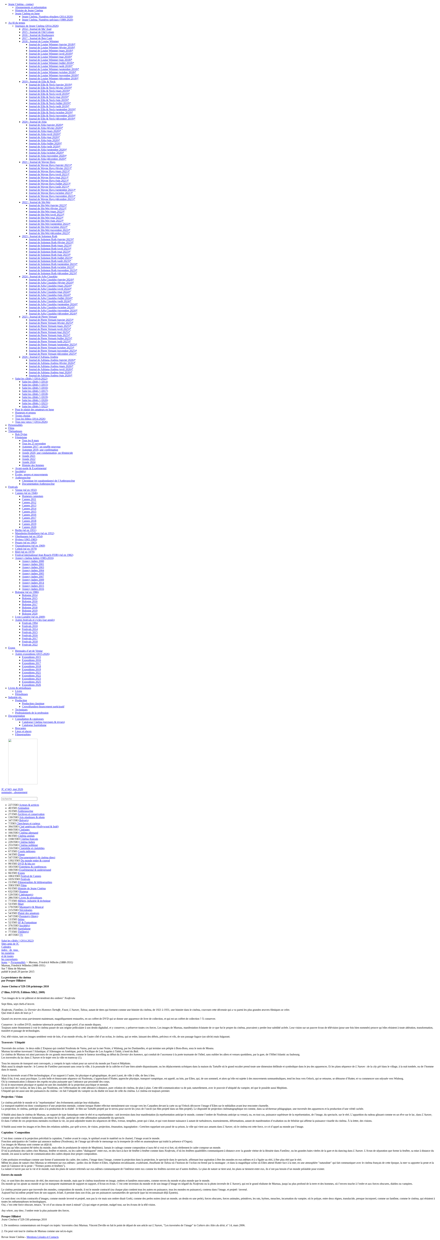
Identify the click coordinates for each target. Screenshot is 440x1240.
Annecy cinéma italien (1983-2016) (34, 558)
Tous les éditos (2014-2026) (30, 418)
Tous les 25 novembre (34, 443)
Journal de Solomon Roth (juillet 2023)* (51, 257)
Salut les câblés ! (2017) (35, 390)
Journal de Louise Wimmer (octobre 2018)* (52, 72)
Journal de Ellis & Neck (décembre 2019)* (52, 118)
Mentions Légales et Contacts (43, 1237)
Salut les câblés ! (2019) (35, 397)
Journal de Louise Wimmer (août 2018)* (51, 66)
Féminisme (21, 437)
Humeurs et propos (25, 412)
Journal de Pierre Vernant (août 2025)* (50, 341)
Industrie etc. (15, 697)
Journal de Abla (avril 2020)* (45, 134)
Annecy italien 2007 (33, 576)
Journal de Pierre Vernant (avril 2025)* (50, 329)
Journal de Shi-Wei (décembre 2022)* (49, 233)
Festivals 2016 (30, 635)
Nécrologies (25, 910)
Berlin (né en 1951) (25, 530)
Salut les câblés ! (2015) (35, 384)
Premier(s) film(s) (28, 916)
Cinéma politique (28, 845)
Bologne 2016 (29, 601)
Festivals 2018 (30, 641)
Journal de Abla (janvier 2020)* (46, 124)
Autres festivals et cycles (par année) (35, 619)
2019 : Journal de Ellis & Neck (39, 81)
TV (21, 934)
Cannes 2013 (29, 505)
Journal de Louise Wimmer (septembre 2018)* (54, 69)
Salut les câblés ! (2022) (35, 406)
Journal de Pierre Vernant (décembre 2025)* (53, 353)
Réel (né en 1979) (25, 551)
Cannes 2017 (29, 517)
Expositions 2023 (31, 678)
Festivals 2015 (30, 632)
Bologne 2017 (29, 604)
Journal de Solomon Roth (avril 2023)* (50, 248)
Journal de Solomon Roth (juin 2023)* (50, 254)
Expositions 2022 (31, 675)
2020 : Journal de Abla (34, 121)
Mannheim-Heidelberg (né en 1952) (34, 533)
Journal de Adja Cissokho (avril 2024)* (50, 288)
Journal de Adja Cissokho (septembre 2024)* (53, 304)
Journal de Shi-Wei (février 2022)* (48, 208)
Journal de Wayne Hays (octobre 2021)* (51, 192)
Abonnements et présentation (31, 7)
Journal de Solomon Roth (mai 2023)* (49, 251)
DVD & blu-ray (26, 863)
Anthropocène (23, 477)
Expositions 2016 (31, 660)
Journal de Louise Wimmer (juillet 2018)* (51, 63)
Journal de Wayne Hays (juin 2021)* (49, 180)
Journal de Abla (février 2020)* (46, 128)
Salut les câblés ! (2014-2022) (31, 378)
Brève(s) (24, 820)
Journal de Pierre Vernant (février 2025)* (51, 322)
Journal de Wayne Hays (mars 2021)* (49, 171)
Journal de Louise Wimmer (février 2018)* (52, 47)
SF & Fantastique (27, 922)
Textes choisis (22, 415)
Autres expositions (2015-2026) (32, 653)
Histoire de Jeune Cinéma (29, 10)
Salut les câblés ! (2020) (35, 400)
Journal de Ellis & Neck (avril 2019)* (49, 93)
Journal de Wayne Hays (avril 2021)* (49, 174)
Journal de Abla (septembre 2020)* (48, 149)
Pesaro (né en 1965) (26, 542)
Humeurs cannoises (32, 496)
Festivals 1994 (30, 623)
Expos (11, 647)
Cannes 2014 (29, 508)
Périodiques (21, 694)
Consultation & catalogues (29, 718)
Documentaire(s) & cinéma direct (37, 857)
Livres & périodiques (19, 688)
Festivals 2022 (30, 644)
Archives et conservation (31, 814)
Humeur (23, 891)
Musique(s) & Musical (31, 907)
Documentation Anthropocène (38, 483)
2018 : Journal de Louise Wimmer (40, 41)
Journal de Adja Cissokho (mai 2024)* (50, 291)
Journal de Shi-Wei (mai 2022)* (46, 217)
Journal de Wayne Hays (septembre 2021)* (52, 189)
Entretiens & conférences (32, 866)
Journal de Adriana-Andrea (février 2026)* (52, 363)
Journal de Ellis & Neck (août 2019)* (49, 106)
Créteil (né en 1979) (26, 548)
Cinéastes (24, 829)
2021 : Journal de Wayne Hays (38, 162)
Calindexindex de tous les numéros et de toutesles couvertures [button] (10, 953)
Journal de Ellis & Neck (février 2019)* (50, 87)
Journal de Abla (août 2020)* (44, 146)
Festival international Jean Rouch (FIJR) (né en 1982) (44, 554)
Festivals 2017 (30, 638)
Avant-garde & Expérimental (30, 468)
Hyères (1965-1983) (26, 539)
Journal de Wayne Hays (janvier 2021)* (50, 165)
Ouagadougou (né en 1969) (30, 545)
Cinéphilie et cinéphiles (32, 848)
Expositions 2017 (31, 663)
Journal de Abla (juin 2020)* (44, 140)
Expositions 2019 (31, 669)
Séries (21, 919)
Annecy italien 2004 (33, 570)
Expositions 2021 (31, 672)
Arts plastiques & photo (32, 817)
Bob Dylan (21, 434)
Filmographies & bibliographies (35, 882)
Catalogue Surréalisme (34, 725)
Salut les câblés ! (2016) (35, 387)
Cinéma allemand (28, 832)
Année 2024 (28, 462)
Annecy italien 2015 (33, 585)
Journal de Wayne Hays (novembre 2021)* (52, 196)
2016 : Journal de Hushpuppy (38, 35)
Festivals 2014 (30, 629)
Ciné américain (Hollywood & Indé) (39, 826)
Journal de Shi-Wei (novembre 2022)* (49, 230)
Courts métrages (26, 851)
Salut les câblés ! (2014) (35, 381)
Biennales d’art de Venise (29, 650)
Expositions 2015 (31, 657)
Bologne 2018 (29, 607)
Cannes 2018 (29, 520)
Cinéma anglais (26, 835)
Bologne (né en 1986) (27, 592)
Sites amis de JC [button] (10, 943)
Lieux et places (23, 731)
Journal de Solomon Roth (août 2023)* (50, 261)
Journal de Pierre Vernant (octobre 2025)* (51, 347)
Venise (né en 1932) (26, 490)
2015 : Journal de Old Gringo (38, 32)
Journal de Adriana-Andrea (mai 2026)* (50, 372)
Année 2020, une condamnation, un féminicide (47, 452)
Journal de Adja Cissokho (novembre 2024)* (53, 310)
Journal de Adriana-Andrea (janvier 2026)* (52, 360)
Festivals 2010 (30, 626)
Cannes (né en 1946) (26, 493)
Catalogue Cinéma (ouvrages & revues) (43, 722)
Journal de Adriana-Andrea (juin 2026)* (50, 375)
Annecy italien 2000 (33, 561)
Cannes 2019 (29, 524)
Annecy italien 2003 (33, 567)
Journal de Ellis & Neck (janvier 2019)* (50, 84)
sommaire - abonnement (14, 792)
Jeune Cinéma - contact (21, 4)
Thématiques (15, 431)
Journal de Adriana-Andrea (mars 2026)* (51, 366)
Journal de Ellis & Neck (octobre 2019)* (51, 112)
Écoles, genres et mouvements (31, 474)
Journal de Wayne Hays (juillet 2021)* (50, 183)
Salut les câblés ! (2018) (35, 394)
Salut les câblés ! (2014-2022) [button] (17, 940)
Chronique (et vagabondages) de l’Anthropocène (48, 480)
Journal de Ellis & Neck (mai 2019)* (49, 97)
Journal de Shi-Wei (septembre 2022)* (49, 223)
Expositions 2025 (31, 681)
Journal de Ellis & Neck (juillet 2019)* (50, 103)
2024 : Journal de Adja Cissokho (39, 276)
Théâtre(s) (23, 931)
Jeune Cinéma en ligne (27, 13)
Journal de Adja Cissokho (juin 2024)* (50, 295)
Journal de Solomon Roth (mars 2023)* (50, 245)
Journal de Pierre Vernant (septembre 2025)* (53, 344)
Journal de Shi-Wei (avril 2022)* (46, 214)
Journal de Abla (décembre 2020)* (47, 158)
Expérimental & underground (35, 869)
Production (21, 700)
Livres (18, 691)
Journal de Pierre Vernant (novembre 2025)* (53, 350)
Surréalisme (24, 928)
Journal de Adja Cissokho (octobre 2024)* (52, 307)
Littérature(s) (26, 894)
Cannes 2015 (29, 511)
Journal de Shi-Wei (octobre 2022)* (48, 227)
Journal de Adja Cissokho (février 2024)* (51, 282)
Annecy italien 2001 (33, 564)
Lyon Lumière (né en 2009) (30, 616)
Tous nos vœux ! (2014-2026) (31, 421)
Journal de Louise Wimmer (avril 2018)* (51, 53)
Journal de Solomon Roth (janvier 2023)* (51, 239)
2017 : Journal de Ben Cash (37, 38)
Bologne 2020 (29, 613)
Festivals (13, 486)
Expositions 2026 (31, 684)
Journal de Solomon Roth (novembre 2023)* (53, 270)
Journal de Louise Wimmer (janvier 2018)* (52, 44)
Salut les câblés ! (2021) (35, 403)
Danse (21, 854)
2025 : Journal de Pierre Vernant (39, 316)
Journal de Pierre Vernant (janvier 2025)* (51, 319)
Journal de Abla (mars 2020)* (45, 131)
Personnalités (15, 425)
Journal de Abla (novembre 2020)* (48, 155)
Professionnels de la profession (31, 712)
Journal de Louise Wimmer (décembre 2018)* (54, 78)
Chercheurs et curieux (28, 823)
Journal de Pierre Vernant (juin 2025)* (49, 335)
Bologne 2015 (29, 598)
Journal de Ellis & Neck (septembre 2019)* (52, 109)
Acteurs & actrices (29, 804)
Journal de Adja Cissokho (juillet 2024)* (51, 298)
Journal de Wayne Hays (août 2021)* (49, 186)
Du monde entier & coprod (35, 860)
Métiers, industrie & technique (34, 900)
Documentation (16, 715)
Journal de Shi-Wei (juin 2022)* (46, 220)
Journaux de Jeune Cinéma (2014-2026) (37, 25)
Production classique (33, 703)
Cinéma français (29, 838)
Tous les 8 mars (30, 440)
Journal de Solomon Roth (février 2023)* (51, 242)
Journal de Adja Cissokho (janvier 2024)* (51, 279)
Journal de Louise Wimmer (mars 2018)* (51, 50)
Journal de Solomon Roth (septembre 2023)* (53, 264)
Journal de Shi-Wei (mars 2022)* (47, 211)
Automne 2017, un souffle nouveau (41, 446)
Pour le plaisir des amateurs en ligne (34, 409)
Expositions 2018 (31, 666)
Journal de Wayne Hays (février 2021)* (50, 168)
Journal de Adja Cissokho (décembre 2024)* (53, 313)
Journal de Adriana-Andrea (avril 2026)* (51, 369)
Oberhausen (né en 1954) (29, 536)
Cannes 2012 (29, 502)
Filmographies (23, 734)
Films (11, 428)
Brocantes (20, 728)
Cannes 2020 (29, 527)
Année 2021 (28, 455)
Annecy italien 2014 (33, 582)
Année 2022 (28, 459)
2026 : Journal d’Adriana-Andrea (40, 356)
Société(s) (20, 471)
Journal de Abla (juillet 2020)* (45, 143)
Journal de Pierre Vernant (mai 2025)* (49, 332)
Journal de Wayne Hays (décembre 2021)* (52, 199)
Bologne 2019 (29, 610)
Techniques (21, 709)
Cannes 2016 (29, 514)
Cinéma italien (27, 842)
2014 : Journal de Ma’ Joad (36, 29)
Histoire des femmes (33, 465)
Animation (23, 807)
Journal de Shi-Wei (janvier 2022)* (48, 205)
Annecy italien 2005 (33, 573)
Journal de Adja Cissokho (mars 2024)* (50, 285)
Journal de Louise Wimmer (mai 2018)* (50, 56)
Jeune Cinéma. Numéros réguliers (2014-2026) (47, 16)
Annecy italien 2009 (33, 579)
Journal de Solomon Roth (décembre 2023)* (53, 273)
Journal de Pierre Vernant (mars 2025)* (50, 326)
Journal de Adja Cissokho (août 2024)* (50, 301)
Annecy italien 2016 (33, 589)
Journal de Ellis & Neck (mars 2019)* (49, 90)
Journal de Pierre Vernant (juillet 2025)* (50, 338)
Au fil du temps (16, 22)
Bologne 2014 (29, 595)
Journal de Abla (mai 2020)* (44, 137)
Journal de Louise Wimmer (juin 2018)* (50, 59)
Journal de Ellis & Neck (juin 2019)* (49, 100)
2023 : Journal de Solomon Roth (39, 236)
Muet (21, 903)
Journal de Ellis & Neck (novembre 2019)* (52, 115)
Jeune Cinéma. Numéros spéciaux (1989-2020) (47, 19)
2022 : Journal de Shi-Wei (36, 202)
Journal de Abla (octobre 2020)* (46, 152)
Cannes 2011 (29, 499)
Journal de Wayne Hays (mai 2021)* (49, 177)
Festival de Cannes (31, 876)
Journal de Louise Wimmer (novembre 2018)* (54, 75)
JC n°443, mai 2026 (12, 789)
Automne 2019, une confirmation (40, 449)
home (4, 962)
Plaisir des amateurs (28, 913)
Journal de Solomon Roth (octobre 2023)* (52, 267)
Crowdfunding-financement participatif (43, 706)
